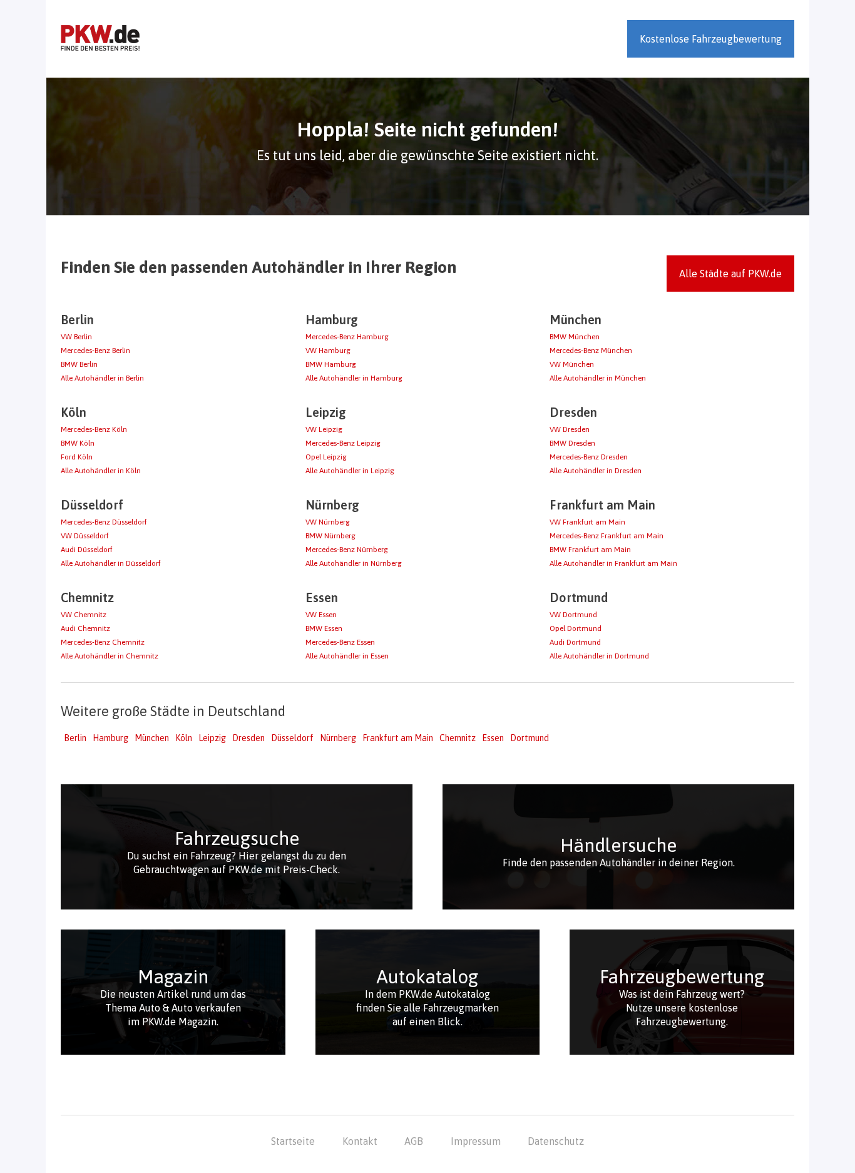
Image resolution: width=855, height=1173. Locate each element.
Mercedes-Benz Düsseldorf (104, 522)
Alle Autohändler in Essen (347, 656)
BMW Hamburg (330, 364)
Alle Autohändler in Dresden (596, 470)
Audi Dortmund (575, 642)
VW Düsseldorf (85, 535)
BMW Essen (323, 628)
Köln (183, 738)
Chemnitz (457, 738)
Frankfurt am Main (397, 738)
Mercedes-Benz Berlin (95, 350)
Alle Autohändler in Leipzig (349, 470)
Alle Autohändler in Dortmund (599, 656)
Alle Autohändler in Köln (101, 470)
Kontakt (359, 1141)
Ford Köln (77, 457)
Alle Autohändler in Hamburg (353, 378)
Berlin (75, 738)
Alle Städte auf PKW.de (730, 273)
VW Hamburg (328, 350)
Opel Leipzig (326, 457)
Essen (493, 738)
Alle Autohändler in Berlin (102, 378)
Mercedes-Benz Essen (340, 642)
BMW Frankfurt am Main (590, 549)
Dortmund (529, 738)
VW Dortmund (573, 614)
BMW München (575, 336)
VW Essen (321, 614)
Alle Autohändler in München (598, 378)
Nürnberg (338, 738)
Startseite (293, 1141)
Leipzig (212, 738)
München (152, 738)
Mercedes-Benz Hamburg (347, 336)
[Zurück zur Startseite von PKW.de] (100, 39)
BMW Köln (78, 443)
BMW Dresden (572, 443)
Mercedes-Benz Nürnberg (346, 549)
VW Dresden (570, 429)
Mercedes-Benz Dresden (589, 457)
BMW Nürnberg (330, 535)
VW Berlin (76, 336)
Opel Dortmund (576, 628)
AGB (413, 1141)
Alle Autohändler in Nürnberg (353, 563)
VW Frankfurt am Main (587, 522)
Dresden (248, 738)
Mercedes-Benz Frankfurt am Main (606, 535)
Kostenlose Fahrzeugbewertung (711, 38)
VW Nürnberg (327, 522)
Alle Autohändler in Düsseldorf (111, 563)
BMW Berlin (79, 364)
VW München (572, 364)
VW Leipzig (323, 429)
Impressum (476, 1141)
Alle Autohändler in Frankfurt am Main (613, 563)
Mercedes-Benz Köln (94, 429)
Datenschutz (556, 1141)
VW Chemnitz (83, 614)
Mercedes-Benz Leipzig (343, 443)
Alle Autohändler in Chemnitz (109, 656)
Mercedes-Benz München (591, 350)
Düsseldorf (292, 738)
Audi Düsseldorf (87, 549)
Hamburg (110, 738)
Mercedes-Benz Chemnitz (103, 642)
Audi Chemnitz (85, 628)
